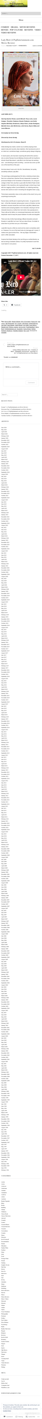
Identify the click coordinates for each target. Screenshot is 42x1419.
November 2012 (5, 774)
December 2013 (5, 746)
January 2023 (4, 514)
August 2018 (4, 627)
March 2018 (4, 638)
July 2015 (3, 706)
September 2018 (5, 625)
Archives (3, 1194)
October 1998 (4, 1123)
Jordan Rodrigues (33, 323)
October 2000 (4, 1078)
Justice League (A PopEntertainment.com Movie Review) (18, 344)
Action (3, 1182)
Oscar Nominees (5, 1311)
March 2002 (4, 1046)
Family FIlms (4, 1248)
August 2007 (4, 908)
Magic (3, 1284)
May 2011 (4, 812)
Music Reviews (5, 1297)
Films (2, 1252)
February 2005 (5, 972)
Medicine (3, 1286)
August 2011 (4, 806)
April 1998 (4, 1134)
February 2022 (5, 538)
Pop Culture (16, 29)
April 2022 (4, 534)
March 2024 (4, 485)
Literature (3, 1282)
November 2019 (5, 595)
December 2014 (5, 721)
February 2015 (5, 717)
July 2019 (3, 604)
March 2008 (4, 893)
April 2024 (4, 483)
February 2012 (5, 793)
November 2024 (5, 468)
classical (3, 1218)
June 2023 (4, 504)
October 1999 (4, 1098)
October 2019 (4, 598)
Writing (3, 1367)
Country (3, 1233)
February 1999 (5, 1114)
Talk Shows (4, 1350)
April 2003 (4, 1019)
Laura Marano (10, 325)
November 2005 (5, 953)
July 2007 (3, 910)
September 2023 (5, 497)
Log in (3, 1381)
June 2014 (4, 734)
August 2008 (4, 883)
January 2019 (4, 617)
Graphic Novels (5, 1265)
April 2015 (4, 712)
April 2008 (4, 891)
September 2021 (5, 549)
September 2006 (5, 932)
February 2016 (5, 691)
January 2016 (4, 693)
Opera (2, 1309)
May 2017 (4, 659)
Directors (3, 1237)
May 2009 (4, 863)
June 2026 (4, 427)
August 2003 (4, 1010)
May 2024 (4, 480)
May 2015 (4, 710)
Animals (3, 1190)
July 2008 (3, 885)
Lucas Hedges (33, 325)
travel (2, 1356)
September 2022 (5, 523)
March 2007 (4, 919)
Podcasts (3, 1316)
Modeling (3, 1288)
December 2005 (5, 951)
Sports (3, 1348)
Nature (3, 1305)
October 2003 (4, 1006)
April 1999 (4, 1110)
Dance (3, 1235)
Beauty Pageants (5, 1201)
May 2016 (4, 685)
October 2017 (4, 649)
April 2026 (4, 431)
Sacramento (20, 329)
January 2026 (4, 438)
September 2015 (5, 702)
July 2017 (3, 655)
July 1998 (3, 1129)
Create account (5, 1379)
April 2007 (4, 917)
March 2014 (4, 740)
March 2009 (4, 868)
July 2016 (3, 681)
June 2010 (4, 836)
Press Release (4, 1322)
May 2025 (4, 455)
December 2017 (5, 644)
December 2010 (5, 823)
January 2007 (4, 923)
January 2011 (4, 821)
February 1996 (5, 1163)
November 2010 (5, 825)
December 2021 (5, 542)
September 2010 (5, 829)
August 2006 (4, 934)
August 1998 (4, 1127)
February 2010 (5, 844)
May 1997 (4, 1146)
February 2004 (5, 997)
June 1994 (4, 1168)
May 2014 (4, 736)
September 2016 (5, 676)
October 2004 (4, 980)
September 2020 (5, 574)
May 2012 (4, 787)
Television (3, 1352)
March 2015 (4, 714)
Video (38, 29)
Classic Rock (4, 1214)
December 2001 (5, 1053)
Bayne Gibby (8, 321)
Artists (3, 1197)
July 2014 (3, 732)
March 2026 (4, 434)
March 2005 (4, 970)
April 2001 (4, 1068)
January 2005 (4, 974)
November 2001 (5, 1055)
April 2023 (4, 508)
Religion (3, 1333)
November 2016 (5, 672)
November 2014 (5, 723)
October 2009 (4, 853)
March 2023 (4, 510)
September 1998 (5, 1125)
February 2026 (5, 436)
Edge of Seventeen (25, 321)
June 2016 (4, 683)
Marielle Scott (4, 327)
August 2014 (4, 729)
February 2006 (5, 946)
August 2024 (4, 474)
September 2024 (5, 472)
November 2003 (5, 1004)
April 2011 (4, 815)
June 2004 (4, 989)
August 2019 (4, 602)
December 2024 (5, 466)
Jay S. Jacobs (18, 323)
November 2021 (5, 544)
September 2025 (5, 446)
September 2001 (5, 1059)
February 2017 (5, 666)
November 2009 (5, 851)
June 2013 (4, 759)
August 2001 (4, 1061)
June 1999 (4, 1106)
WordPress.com (5, 1387)
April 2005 (4, 968)
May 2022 (4, 532)
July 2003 (3, 1012)
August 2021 (4, 551)
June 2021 (4, 555)
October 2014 (4, 725)
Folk (2, 1254)
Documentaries (5, 1241)
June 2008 (4, 887)
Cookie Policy (7, 1411)
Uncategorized (5, 1358)
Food (2, 1256)
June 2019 (4, 606)
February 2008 (5, 895)
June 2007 (4, 912)
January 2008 (4, 897)
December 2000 (5, 1074)
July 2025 (3, 451)
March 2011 (4, 817)
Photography (4, 1314)
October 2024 (4, 470)
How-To (3, 1271)
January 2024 (4, 489)
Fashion (3, 1250)
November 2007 (5, 902)
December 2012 (5, 772)
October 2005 (4, 955)
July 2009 (3, 859)
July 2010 (3, 834)
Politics (3, 1318)
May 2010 (4, 838)
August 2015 (4, 704)
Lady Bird (3, 325)
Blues (2, 1203)
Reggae (3, 1331)
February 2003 (5, 1023)
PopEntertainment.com (10, 329)
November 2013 (5, 749)
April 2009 (4, 866)
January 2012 (4, 795)
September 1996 (5, 1157)
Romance (3, 1339)
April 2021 (4, 559)
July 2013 (3, 757)
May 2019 (4, 608)
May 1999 (4, 1108)
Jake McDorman (9, 323)
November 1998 (5, 1121)
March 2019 (4, 612)
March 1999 (4, 1112)
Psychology (4, 1324)
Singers (3, 1343)
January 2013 (4, 770)
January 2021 (4, 566)
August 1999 (4, 1102)
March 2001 (4, 1070)
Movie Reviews (27, 27)
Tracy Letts (26, 330)
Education (3, 1246)
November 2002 (5, 1029)
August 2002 (4, 1036)
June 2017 (4, 657)
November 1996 (5, 1155)
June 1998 (4, 1132)
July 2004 (3, 987)
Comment (31, 382)
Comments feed (5, 1385)
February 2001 (5, 1072)
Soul (2, 1346)
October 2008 (4, 878)
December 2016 (5, 670)
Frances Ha (34, 321)
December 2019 (5, 593)
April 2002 (4, 1044)
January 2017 (4, 668)
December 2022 (5, 517)
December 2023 (5, 491)
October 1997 (4, 1140)
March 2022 (4, 536)
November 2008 (5, 876)
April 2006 (4, 942)
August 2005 (4, 959)
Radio (2, 1326)
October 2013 (4, 751)
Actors (3, 1184)
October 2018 (4, 623)
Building (3, 1207)
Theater (3, 1354)
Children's (3, 1212)
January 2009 (4, 872)
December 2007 (5, 900)
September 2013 (5, 753)
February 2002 (5, 1048)
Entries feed (4, 1383)
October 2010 (4, 827)
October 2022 (4, 521)
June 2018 (4, 631)
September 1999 (5, 1100)
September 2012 (5, 778)
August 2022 (4, 525)
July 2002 (3, 1038)
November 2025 (5, 442)
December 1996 (5, 1153)
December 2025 (5, 440)
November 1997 (5, 1138)
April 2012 (4, 789)
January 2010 (4, 846)
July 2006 (3, 936)
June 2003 (4, 1015)
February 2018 (5, 640)
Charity (3, 1209)
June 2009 (4, 861)
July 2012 (3, 783)
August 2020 (4, 576)
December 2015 (5, 695)
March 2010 (4, 842)
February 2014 (5, 742)
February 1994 (5, 1170)
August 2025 (4, 449)
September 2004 (5, 983)
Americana (4, 1188)
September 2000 (5, 1080)
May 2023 (4, 506)
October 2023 (4, 495)
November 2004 (5, 978)
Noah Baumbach (30, 327)
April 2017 (4, 661)
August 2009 (4, 857)
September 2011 (5, 804)
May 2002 (4, 1042)
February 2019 (5, 615)
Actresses (3, 1186)
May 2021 (4, 557)
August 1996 (4, 1159)
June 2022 (4, 529)
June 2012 (4, 785)
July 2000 (3, 1083)
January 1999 (4, 1117)
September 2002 (5, 1034)
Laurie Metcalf (18, 325)
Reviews (28, 29)
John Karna (25, 323)
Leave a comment (37, 45)
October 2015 (4, 700)
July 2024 (3, 476)
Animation (4, 1192)
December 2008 (5, 874)
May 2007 (4, 914)
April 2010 (4, 840)
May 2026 (4, 429)
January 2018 (4, 642)
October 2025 (4, 444)
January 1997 (4, 1151)
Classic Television (5, 1216)
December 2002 (5, 1027)
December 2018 (5, 619)
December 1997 (5, 1136)
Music (3, 1295)
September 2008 (5, 881)
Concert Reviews (5, 1226)
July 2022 (3, 527)
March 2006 (4, 944)
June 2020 (4, 580)
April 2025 (4, 457)
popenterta (22, 45)
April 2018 (4, 636)
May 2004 (4, 991)
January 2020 (4, 591)
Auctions (3, 1199)
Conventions (4, 1231)
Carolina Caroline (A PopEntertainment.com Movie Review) (16, 415)
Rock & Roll (4, 1337)
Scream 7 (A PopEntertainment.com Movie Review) (14, 407)
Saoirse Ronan (27, 329)
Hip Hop (3, 1267)
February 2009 (5, 870)
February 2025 (5, 461)
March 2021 (4, 561)
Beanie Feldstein (16, 321)
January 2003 (4, 1025)
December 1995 (5, 1166)
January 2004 (4, 1000)
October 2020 (4, 572)
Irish (2, 1275)
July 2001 (3, 1063)
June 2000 (4, 1085)
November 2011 (5, 800)
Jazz (2, 1277)
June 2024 (4, 478)
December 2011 (5, 797)
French (3, 1260)
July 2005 (3, 961)
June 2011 (4, 810)
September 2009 (5, 855)
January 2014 (4, 744)
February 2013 (5, 768)
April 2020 (4, 585)
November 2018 (5, 621)
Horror (3, 1269)
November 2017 (5, 646)
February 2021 (5, 563)
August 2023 (4, 500)
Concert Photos (5, 1224)
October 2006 (4, 929)
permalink (3, 332)
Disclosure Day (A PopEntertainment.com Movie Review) (16, 409)
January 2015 (4, 719)
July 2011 (3, 808)
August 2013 (4, 755)
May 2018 (4, 634)
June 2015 (4, 708)
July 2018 (3, 629)
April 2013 (4, 763)
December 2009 (5, 849)
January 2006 (4, 949)
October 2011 (4, 802)
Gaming (3, 1263)
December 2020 (5, 568)
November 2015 (5, 697)
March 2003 (4, 1021)
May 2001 (4, 1066)
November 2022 (5, 519)
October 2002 (4, 1032)
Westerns (3, 1365)
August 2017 (4, 653)
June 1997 (4, 1144)
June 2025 (4, 453)
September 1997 (5, 1142)
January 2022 (4, 540)
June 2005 (4, 963)
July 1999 (3, 1104)
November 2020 (5, 570)
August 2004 (4, 985)
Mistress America (13, 327)
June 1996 (4, 1161)
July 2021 (3, 553)
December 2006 (5, 925)
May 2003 (4, 1017)
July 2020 (3, 578)
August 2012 (4, 780)
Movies (4, 29)
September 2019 (5, 600)
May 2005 (4, 966)
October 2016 (4, 674)
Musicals (3, 1301)
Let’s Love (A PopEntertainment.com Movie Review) (15, 411)
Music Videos (5, 1299)
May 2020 (4, 583)
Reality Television (5, 1329)
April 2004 (4, 993)
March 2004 (4, 995)
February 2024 (5, 487)
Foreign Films (5, 1258)
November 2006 (5, 927)
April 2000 (4, 1089)
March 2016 (4, 689)
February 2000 (5, 1091)
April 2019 (4, 610)
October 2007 (4, 904)
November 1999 (5, 1095)
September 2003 (5, 1008)
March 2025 (4, 459)
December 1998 (5, 1119)
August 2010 (4, 832)
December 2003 (5, 1002)
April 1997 (4, 1149)
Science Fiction (5, 1341)
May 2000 (4, 1087)
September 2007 (5, 906)
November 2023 (5, 493)
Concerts (3, 1229)
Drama (14, 27)
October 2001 (4, 1057)
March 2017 (4, 663)
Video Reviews (8, 32)
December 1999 (5, 1093)
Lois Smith (26, 325)
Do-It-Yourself (5, 1239)
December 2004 (5, 976)
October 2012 (4, 776)
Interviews (4, 1273)
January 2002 (4, 1051)
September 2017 (5, 651)
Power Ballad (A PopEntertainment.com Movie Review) (15, 413)
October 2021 (4, 546)
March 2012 (4, 791)
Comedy (5, 27)
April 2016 (4, 687)
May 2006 (4, 940)
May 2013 (4, 761)
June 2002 (4, 1040)
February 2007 (5, 921)
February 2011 (5, 819)
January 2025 (4, 463)
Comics (3, 1222)
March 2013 (4, 766)
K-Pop (3, 1280)
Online (3, 1307)
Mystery (3, 1303)
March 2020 (4, 587)
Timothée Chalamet (18, 330)
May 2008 (4, 889)
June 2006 (4, 938)
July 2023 (3, 502)
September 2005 (5, 957)
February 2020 (5, 589)
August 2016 (4, 678)
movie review (22, 327)
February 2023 (5, 512)
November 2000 (5, 1076)
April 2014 (4, 738)
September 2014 (5, 727)
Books (3, 1205)
